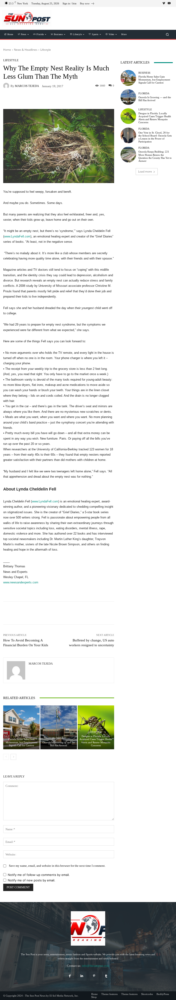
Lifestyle (45, 50)
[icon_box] (87, 4)
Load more (145, 171)
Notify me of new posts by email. (31, 880)
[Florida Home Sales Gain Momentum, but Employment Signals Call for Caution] (21, 727)
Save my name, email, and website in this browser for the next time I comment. (57, 865)
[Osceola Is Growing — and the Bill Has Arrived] (58, 727)
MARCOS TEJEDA (27, 85)
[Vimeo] (163, 3)
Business (21, 735)
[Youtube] (169, 3)
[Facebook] (69, 976)
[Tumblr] (106, 976)
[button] (167, 34)
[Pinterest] (94, 976)
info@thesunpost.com (95, 965)
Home (7, 50)
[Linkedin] (81, 976)
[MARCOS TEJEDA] (7, 86)
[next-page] (13, 757)
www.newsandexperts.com (20, 582)
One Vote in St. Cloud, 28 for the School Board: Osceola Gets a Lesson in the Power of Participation (155, 137)
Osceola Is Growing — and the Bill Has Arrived (58, 744)
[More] (84, 613)
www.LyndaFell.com (17, 236)
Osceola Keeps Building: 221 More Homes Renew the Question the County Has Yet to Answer (155, 156)
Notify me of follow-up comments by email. (39, 875)
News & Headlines (25, 50)
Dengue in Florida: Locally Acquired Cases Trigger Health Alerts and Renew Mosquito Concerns (96, 741)
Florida (57, 738)
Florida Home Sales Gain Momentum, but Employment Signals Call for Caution (21, 742)
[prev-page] (6, 757)
